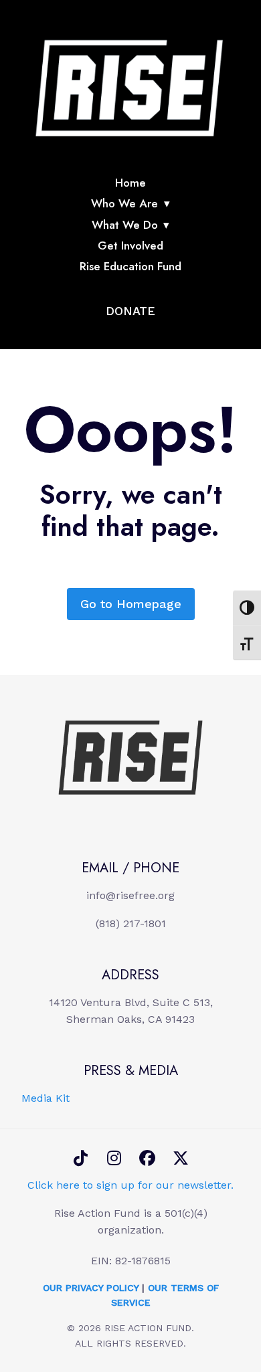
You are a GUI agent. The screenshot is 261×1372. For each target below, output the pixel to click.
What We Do (125, 225)
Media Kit (45, 1098)
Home (130, 183)
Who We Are (124, 203)
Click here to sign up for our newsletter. (130, 1185)
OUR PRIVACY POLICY (91, 1287)
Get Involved (130, 245)
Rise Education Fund (130, 266)
